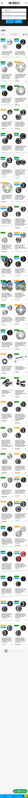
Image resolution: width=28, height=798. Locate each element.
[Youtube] (18, 410)
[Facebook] (10, 410)
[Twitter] (12, 410)
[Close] (25, 384)
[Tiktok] (15, 410)
